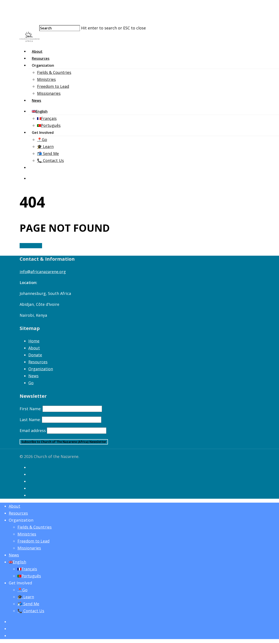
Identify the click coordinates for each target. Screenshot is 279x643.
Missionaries (49, 93)
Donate (35, 354)
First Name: (30, 408)
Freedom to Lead (53, 86)
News (36, 100)
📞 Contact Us (50, 160)
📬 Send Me (48, 153)
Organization (40, 368)
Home (33, 341)
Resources (40, 58)
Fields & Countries (54, 72)
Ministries (46, 79)
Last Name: (30, 419)
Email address (33, 430)
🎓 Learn (45, 146)
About (37, 51)
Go (31, 382)
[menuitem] (41, 111)
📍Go (42, 139)
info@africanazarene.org (43, 271)
